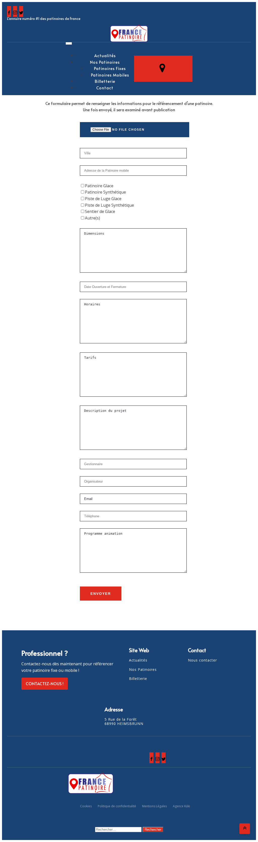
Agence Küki (181, 806)
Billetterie (105, 81)
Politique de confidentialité (117, 806)
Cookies (86, 806)
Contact (104, 87)
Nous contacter (202, 660)
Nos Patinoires (105, 62)
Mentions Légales (154, 806)
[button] (163, 69)
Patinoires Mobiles (110, 75)
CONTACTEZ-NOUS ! (44, 683)
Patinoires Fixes (110, 68)
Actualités (105, 55)
